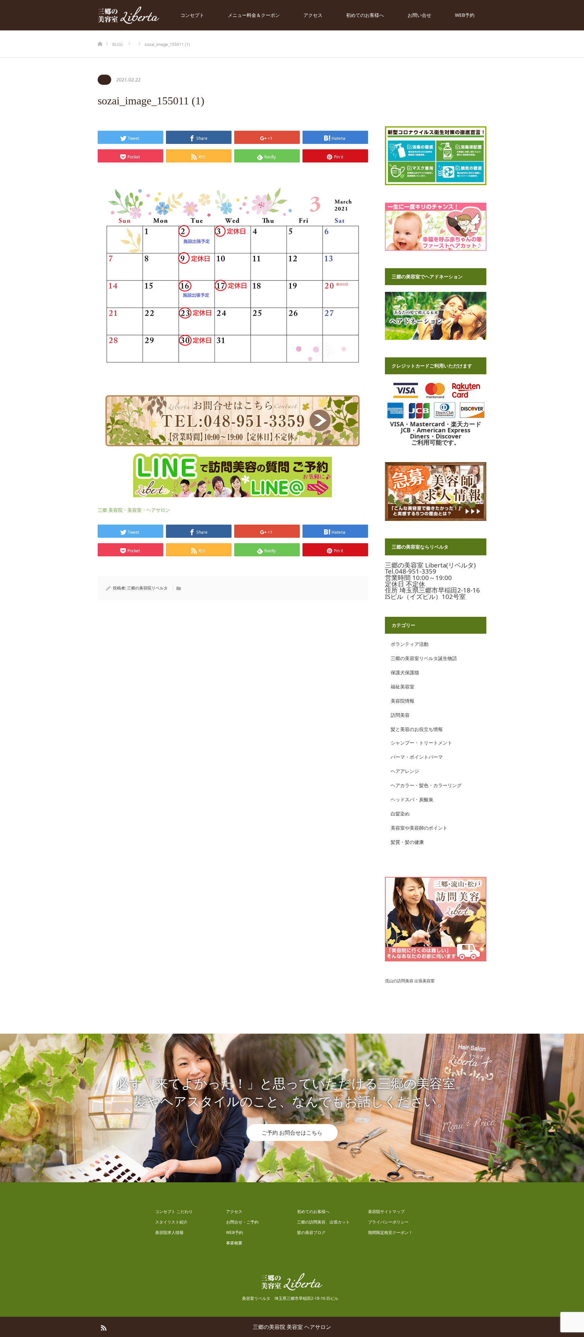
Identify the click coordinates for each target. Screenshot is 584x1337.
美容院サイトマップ (386, 1211)
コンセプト (192, 15)
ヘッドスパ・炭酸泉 (412, 799)
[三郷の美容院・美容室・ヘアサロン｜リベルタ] (129, 15)
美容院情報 (402, 701)
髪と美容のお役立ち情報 (417, 729)
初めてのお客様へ (365, 15)
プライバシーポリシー (388, 1222)
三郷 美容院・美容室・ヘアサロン (134, 510)
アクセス (312, 15)
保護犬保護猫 (405, 672)
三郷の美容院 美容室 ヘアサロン (292, 1327)
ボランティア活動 (410, 644)
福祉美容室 (402, 686)
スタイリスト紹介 (171, 1222)
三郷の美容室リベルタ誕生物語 (424, 658)
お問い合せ (419, 15)
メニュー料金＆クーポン (254, 15)
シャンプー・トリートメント (421, 742)
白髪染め (400, 813)
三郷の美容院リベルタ (147, 588)
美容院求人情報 (169, 1232)
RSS (103, 1326)
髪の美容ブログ (311, 1232)
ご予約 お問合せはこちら (292, 1132)
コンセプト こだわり (174, 1211)
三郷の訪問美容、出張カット (323, 1222)
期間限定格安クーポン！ (390, 1232)
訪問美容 (400, 715)
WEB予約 (464, 15)
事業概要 (234, 1243)
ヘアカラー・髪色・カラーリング (426, 785)
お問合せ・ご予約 (242, 1222)
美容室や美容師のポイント (419, 828)
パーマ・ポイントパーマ (417, 757)
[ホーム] (100, 32)
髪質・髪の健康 (407, 842)
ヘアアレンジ (405, 771)
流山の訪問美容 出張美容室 (410, 981)
